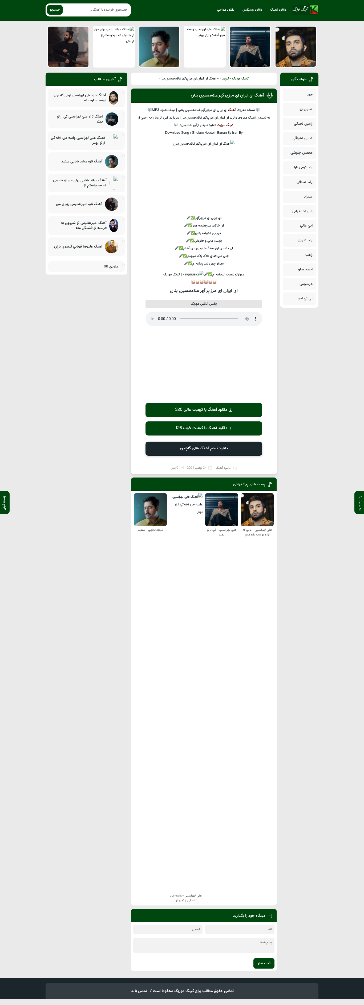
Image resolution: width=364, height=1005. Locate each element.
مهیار (309, 94)
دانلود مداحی (225, 10)
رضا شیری (305, 240)
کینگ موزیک (240, 79)
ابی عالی (306, 226)
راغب (309, 255)
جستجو (55, 10)
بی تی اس (305, 298)
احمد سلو (305, 269)
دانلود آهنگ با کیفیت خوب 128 (201, 428)
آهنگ (232, 110)
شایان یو (306, 109)
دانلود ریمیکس (252, 10)
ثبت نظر (263, 963)
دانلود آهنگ (278, 10)
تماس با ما (139, 991)
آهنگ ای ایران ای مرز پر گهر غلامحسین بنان (227, 95)
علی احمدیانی (302, 211)
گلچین (224, 79)
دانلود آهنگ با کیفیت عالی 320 (201, 409)
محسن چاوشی (301, 153)
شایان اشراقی (303, 138)
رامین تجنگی (303, 124)
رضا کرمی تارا (303, 167)
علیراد (308, 197)
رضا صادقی (305, 182)
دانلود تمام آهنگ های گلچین (204, 448)
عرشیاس (306, 284)
